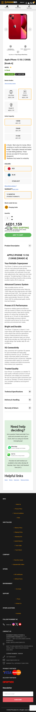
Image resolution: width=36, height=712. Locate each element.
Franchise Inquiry (18, 560)
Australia (18, 613)
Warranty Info (18, 536)
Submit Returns (18, 541)
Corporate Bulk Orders (18, 564)
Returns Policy (29, 8)
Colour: (8, 164)
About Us (18, 504)
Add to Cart (18, 235)
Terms (10, 480)
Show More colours (10, 186)
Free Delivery (7, 7)
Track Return (18, 550)
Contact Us (18, 603)
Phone (18, 599)
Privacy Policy (18, 508)
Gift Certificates (18, 574)
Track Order (18, 545)
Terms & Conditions (18, 513)
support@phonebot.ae (12, 660)
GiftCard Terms (19, 579)
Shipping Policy (19, 532)
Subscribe (18, 699)
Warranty (11, 189)
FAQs (18, 517)
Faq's (6, 480)
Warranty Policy (18, 7)
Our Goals (18, 589)
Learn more (15, 189)
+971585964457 (11, 657)
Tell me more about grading (10, 83)
